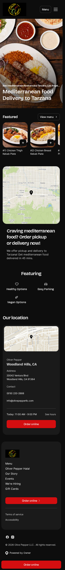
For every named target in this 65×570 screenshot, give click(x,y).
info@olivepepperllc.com (20, 401)
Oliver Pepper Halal (17, 468)
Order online (31, 424)
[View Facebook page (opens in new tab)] (7, 537)
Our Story (11, 473)
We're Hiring (13, 483)
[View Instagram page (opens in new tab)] (13, 537)
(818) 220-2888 (15, 394)
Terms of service (14, 514)
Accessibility (12, 519)
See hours (50, 414)
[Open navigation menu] (55, 9)
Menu (45, 9)
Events (9, 478)
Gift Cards (11, 488)
